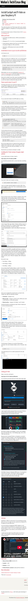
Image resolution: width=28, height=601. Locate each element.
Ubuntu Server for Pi (5, 572)
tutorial (3, 6)
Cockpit (11, 572)
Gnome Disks (8, 73)
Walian (5, 20)
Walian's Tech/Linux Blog (13, 2)
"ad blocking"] (7, 24)
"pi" (15, 23)
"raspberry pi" (11, 23)
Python (2, 593)
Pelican (11, 591)
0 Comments (8, 574)
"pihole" (22, 23)
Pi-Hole (18, 572)
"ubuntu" (18, 23)
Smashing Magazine (20, 597)
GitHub (25, 582)
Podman (15, 572)
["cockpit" (6, 23)
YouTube (26, 585)
